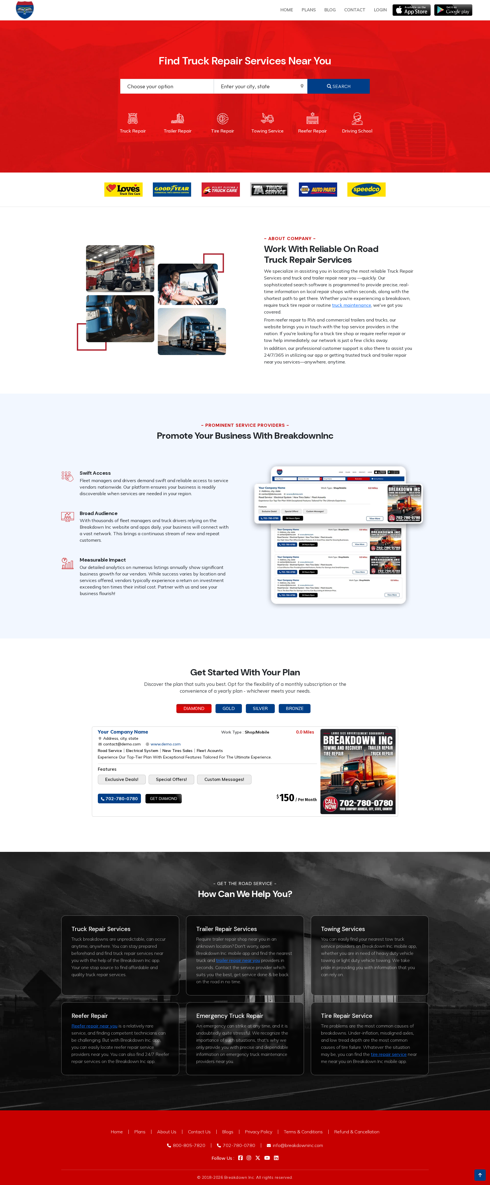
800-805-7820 (188, 1145)
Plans (139, 1131)
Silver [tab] (260, 708)
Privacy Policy (258, 1131)
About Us (166, 1131)
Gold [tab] (229, 708)
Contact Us (199, 1131)
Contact (355, 9)
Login (380, 9)
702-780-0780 (121, 798)
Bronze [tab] (294, 708)
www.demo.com (165, 744)
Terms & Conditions (303, 1131)
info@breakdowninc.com (297, 1145)
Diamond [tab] (193, 708)
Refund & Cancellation (356, 1131)
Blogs (227, 1131)
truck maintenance (351, 305)
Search (340, 86)
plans (309, 9)
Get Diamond (163, 798)
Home (286, 9)
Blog (330, 9)
